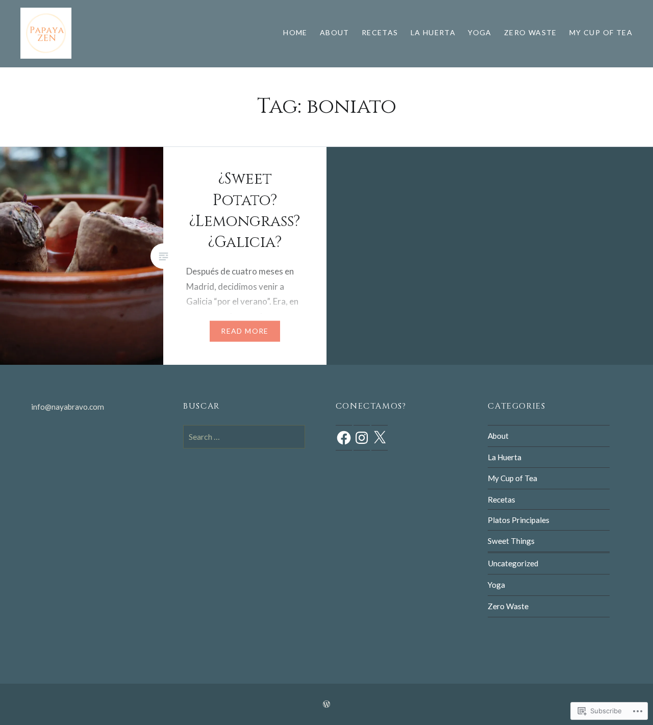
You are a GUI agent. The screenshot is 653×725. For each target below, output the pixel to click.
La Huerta (433, 32)
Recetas (380, 32)
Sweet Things (511, 540)
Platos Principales (518, 519)
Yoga (480, 32)
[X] (379, 438)
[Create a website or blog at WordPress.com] (326, 704)
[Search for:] (244, 436)
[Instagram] (362, 438)
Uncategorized (513, 563)
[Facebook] (344, 438)
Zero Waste (530, 32)
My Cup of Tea (601, 32)
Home (295, 32)
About (334, 32)
